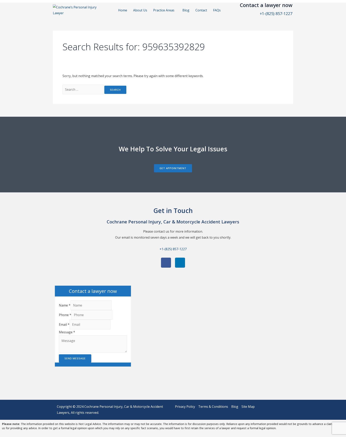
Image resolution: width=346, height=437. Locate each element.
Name (64, 305)
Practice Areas (163, 10)
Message (67, 332)
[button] (164, 10)
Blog (185, 10)
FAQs (217, 10)
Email (64, 324)
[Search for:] (83, 89)
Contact (201, 10)
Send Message (75, 358)
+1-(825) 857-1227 (276, 13)
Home (122, 10)
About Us (140, 10)
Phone (65, 315)
